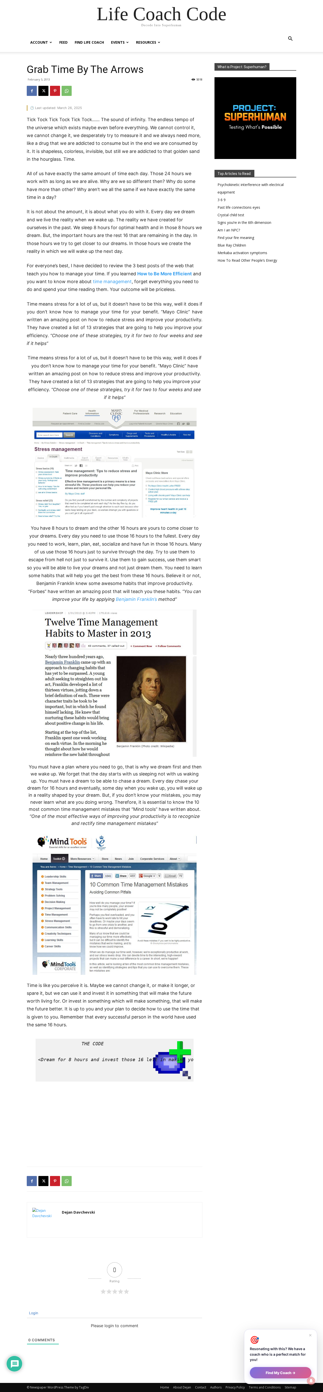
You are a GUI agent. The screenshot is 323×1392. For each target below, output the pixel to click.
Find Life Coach (89, 42)
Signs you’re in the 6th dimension (244, 222)
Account (39, 42)
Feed (63, 42)
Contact (200, 1387)
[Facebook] (32, 91)
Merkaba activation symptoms (242, 252)
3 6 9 (222, 199)
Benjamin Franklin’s (136, 599)
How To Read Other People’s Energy (247, 260)
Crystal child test (231, 214)
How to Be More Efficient (164, 273)
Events (118, 42)
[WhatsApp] (67, 91)
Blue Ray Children (232, 245)
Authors (216, 1387)
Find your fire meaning (236, 237)
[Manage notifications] (311, 1381)
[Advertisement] (115, 1126)
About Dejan (182, 1387)
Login (33, 1313)
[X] (43, 91)
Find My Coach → (280, 1373)
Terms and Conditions (265, 1387)
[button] (290, 39)
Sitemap (290, 1387)
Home (164, 1387)
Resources (146, 42)
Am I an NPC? (229, 230)
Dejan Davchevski (78, 1212)
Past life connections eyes (239, 207)
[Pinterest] (55, 91)
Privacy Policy (235, 1387)
